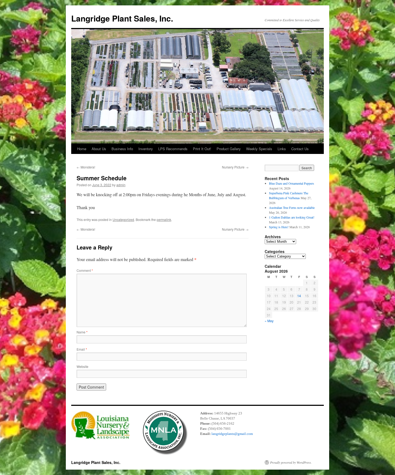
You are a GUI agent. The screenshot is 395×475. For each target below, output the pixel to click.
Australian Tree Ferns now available (292, 207)
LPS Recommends (173, 148)
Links (282, 148)
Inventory (145, 148)
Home (81, 148)
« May (269, 320)
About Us (99, 148)
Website (82, 366)
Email (82, 349)
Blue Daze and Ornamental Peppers (291, 183)
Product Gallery (229, 148)
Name (82, 332)
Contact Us (300, 148)
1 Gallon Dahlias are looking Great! (291, 217)
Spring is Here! (279, 227)
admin (120, 184)
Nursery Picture (235, 167)
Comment (85, 270)
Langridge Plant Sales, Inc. (122, 18)
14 (299, 295)
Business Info (122, 148)
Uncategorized (123, 219)
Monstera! (86, 167)
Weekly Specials (259, 148)
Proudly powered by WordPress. (291, 462)
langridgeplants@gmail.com (232, 434)
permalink (164, 219)
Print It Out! (202, 148)
